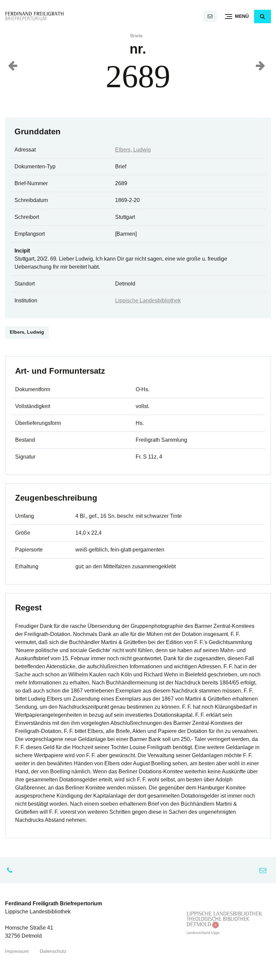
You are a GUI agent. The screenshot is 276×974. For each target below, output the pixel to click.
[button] (262, 16)
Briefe (136, 35)
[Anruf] (11, 870)
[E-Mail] (210, 16)
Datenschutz (53, 951)
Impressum (17, 951)
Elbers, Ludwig (133, 150)
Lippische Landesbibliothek (148, 300)
